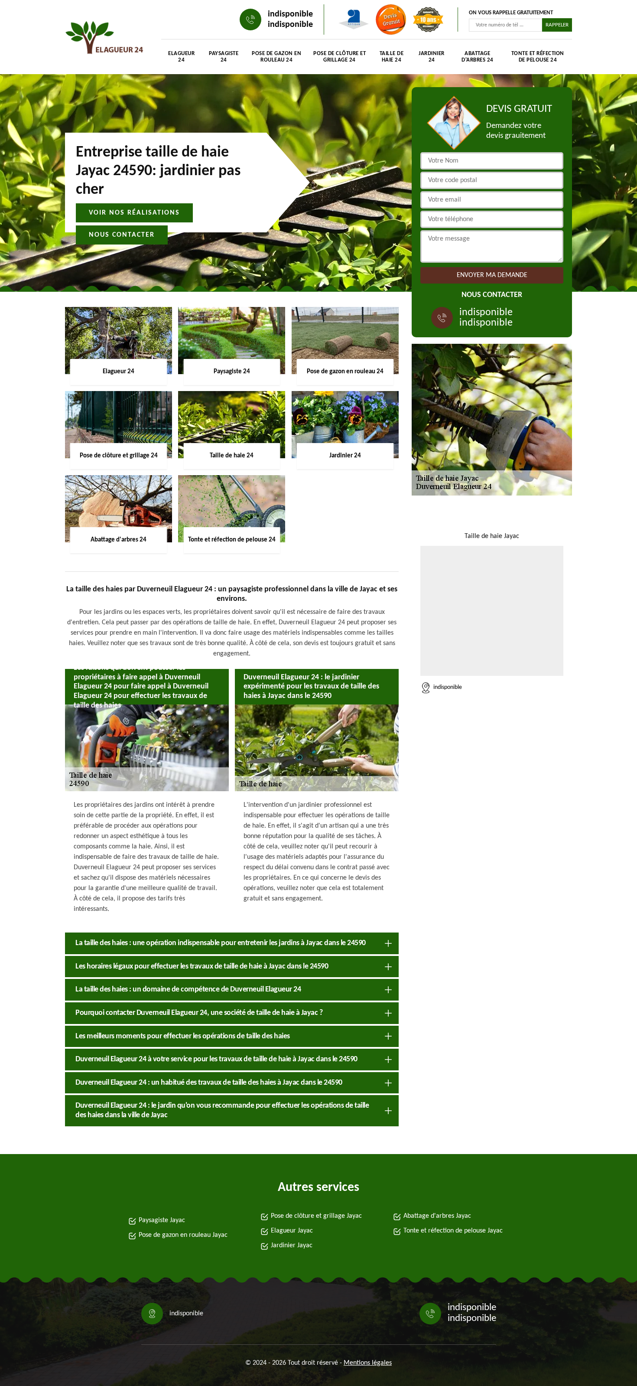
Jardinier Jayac (291, 1245)
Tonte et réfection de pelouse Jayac (453, 1230)
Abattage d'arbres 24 (478, 57)
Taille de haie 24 (392, 57)
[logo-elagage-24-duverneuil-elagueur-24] (104, 39)
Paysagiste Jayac (162, 1220)
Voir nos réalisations (134, 212)
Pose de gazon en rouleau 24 (276, 57)
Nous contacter (122, 235)
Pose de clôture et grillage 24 (339, 57)
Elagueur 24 (181, 57)
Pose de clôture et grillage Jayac (316, 1216)
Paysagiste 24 (223, 57)
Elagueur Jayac (292, 1230)
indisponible (290, 14)
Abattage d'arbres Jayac (437, 1216)
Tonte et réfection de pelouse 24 (537, 57)
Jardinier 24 (432, 57)
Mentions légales (368, 1363)
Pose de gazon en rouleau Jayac (183, 1235)
